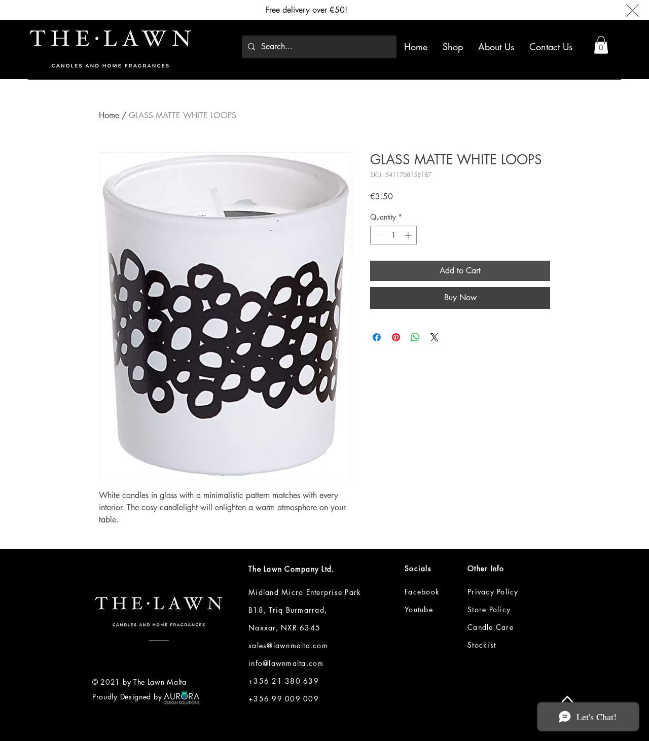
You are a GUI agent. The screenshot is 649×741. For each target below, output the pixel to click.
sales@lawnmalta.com (288, 645)
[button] (601, 45)
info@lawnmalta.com (286, 663)
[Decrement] (378, 235)
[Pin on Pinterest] (396, 337)
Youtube (419, 609)
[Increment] (409, 235)
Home (109, 115)
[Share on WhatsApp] (415, 337)
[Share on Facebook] (377, 337)
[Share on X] (434, 337)
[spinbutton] (393, 235)
